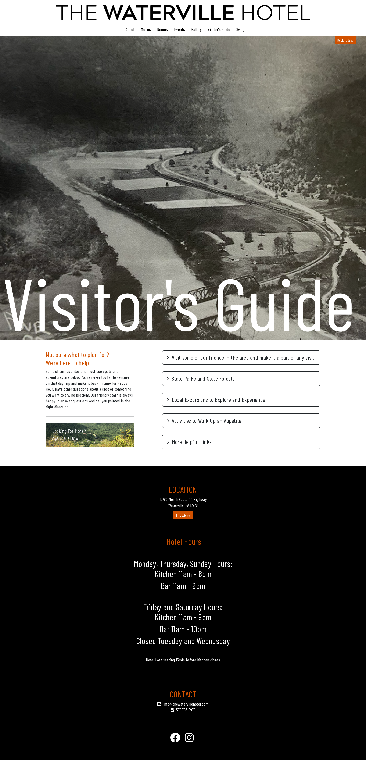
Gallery (196, 29)
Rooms (162, 29)
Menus (146, 29)
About (130, 29)
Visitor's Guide (219, 29)
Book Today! (345, 40)
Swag (240, 29)
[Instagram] (189, 737)
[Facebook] (175, 737)
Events (179, 29)
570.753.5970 (185, 709)
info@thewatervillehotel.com (186, 703)
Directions (183, 515)
